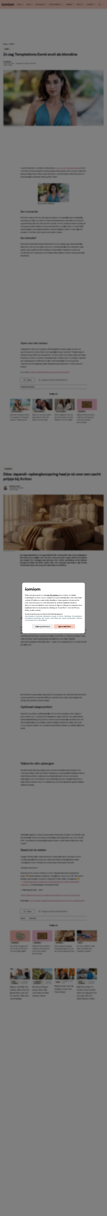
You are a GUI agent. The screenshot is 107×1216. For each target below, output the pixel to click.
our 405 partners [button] (53, 595)
